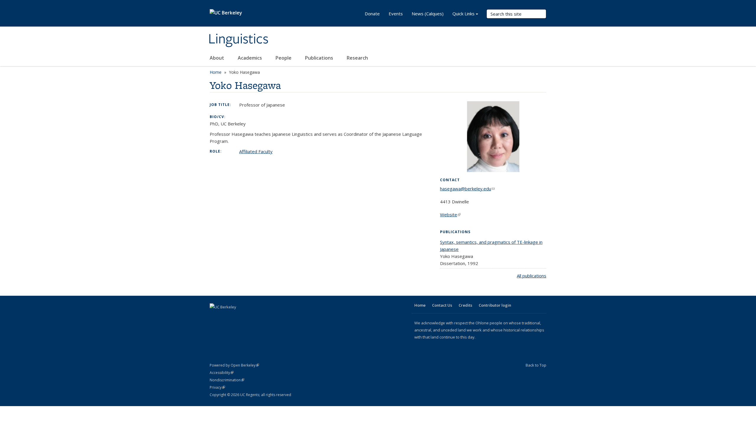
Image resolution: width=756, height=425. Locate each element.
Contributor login (495, 305)
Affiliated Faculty (256, 151)
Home (215, 72)
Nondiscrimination (227, 379)
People (284, 58)
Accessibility (222, 372)
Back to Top (536, 365)
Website (450, 215)
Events (396, 14)
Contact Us (442, 305)
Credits (465, 305)
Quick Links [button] (463, 14)
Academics (250, 58)
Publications (319, 58)
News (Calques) (428, 14)
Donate (372, 14)
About (217, 58)
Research (357, 58)
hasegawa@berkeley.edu (467, 189)
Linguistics (238, 39)
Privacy (217, 387)
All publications (531, 276)
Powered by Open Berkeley (234, 365)
